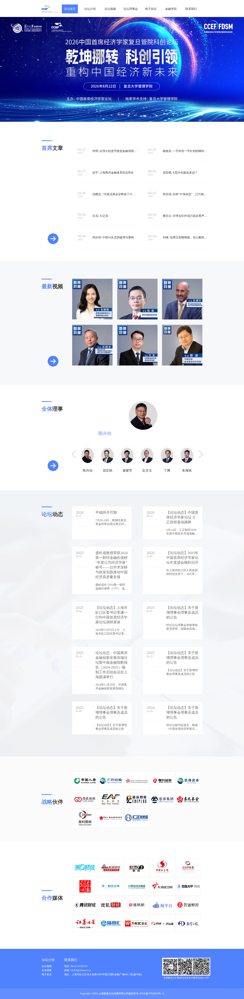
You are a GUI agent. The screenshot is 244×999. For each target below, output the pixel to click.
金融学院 (171, 8)
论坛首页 (70, 8)
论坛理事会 (130, 8)
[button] (200, 454)
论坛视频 (110, 8)
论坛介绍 (90, 8)
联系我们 (191, 8)
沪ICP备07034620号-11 (151, 993)
